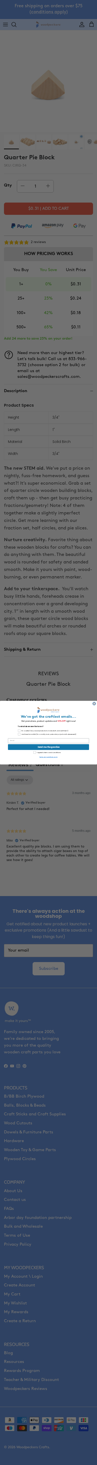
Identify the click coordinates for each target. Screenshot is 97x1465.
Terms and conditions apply (48, 757)
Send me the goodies (49, 747)
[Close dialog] (94, 703)
